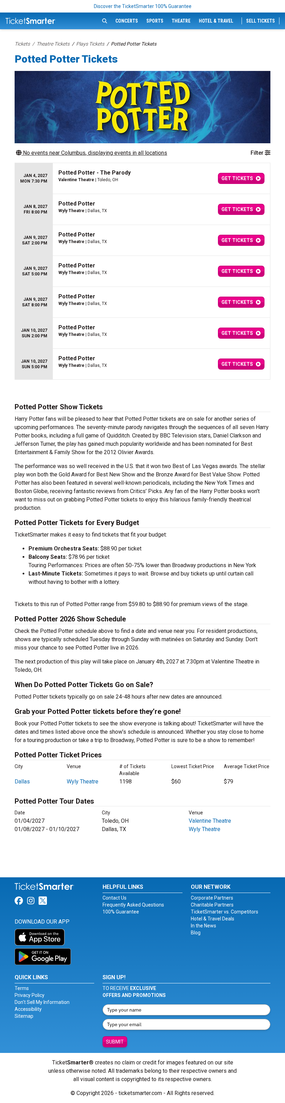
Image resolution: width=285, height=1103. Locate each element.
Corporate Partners (212, 898)
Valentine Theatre (210, 821)
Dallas (22, 781)
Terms (22, 988)
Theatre (181, 21)
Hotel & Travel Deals (212, 918)
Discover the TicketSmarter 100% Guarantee (143, 6)
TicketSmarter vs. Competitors (224, 912)
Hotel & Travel (216, 21)
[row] (142, 178)
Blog (196, 932)
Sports (154, 21)
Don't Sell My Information (42, 1002)
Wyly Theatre (82, 781)
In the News (203, 925)
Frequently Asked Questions (133, 905)
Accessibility (28, 1009)
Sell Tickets (260, 21)
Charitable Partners (212, 905)
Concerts (126, 21)
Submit (115, 1042)
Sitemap (24, 1016)
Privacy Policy (29, 995)
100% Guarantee (121, 912)
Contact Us (115, 898)
